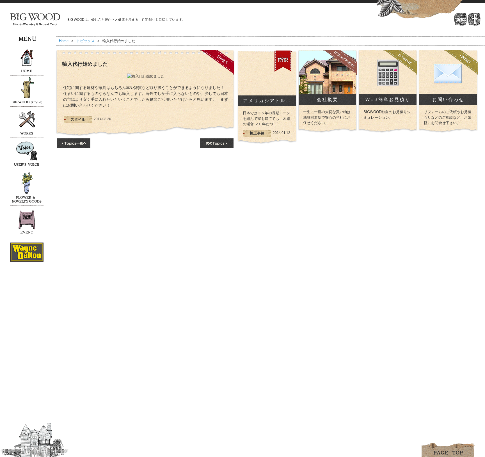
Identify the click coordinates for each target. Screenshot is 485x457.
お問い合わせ (448, 99)
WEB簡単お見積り (387, 99)
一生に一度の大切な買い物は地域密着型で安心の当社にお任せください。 (327, 117)
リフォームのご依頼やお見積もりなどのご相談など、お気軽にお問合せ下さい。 (447, 117)
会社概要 (327, 99)
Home (63, 41)
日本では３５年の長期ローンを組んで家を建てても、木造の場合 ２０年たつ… (266, 118)
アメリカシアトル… (267, 100)
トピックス (85, 41)
